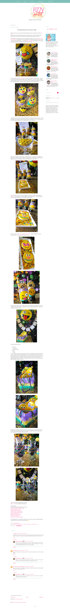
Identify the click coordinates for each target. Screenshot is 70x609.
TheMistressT (15, 550)
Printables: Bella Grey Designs (16, 510)
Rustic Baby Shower (54, 52)
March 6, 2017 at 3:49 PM (29, 566)
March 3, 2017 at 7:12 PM (28, 541)
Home (18, 1)
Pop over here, (13, 503)
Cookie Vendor (15, 524)
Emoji (27, 524)
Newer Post (13, 597)
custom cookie (23, 524)
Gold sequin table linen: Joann (16, 509)
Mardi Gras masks (35, 524)
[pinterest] (52, 29)
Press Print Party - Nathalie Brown (19, 566)
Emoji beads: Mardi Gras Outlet (16, 514)
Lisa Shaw (15, 533)
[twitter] (48, 29)
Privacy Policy (51, 1)
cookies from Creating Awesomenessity (23, 233)
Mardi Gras (30, 524)
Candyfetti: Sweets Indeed (15, 513)
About (25, 1)
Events (32, 1)
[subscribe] (55, 29)
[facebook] (49, 29)
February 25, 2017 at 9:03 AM (22, 533)
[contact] (56, 29)
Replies (15, 539)
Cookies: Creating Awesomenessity (17, 512)
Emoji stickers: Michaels (15, 515)
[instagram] (51, 29)
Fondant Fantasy (22, 78)
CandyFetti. (13, 196)
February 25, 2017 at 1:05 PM (23, 550)
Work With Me (41, 1)
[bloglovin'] (53, 29)
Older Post (41, 597)
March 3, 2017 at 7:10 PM (28, 558)
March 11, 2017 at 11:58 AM (29, 574)
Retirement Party (53, 73)
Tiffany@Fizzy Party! (19, 541)
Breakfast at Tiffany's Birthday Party (54, 60)
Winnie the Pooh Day (54, 66)
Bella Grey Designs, (29, 40)
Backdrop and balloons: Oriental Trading (17, 508)
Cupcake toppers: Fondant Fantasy (17, 511)
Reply (14, 537)
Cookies (19, 524)
